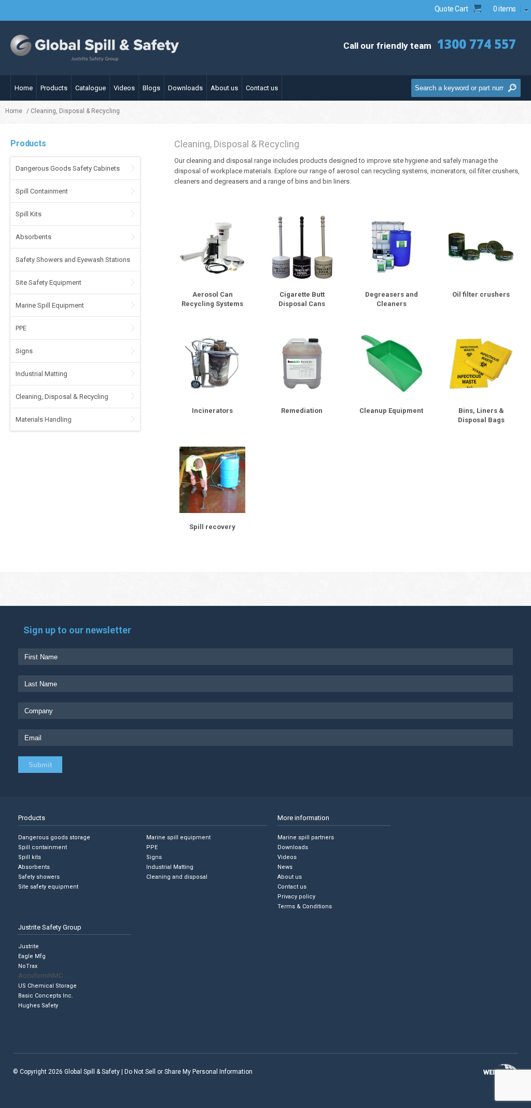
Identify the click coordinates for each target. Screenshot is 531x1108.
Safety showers (39, 877)
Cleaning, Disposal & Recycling (62, 396)
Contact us (262, 88)
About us (224, 88)
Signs (24, 351)
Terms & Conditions (304, 906)
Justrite (28, 946)
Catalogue (90, 88)
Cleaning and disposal (176, 877)
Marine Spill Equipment (50, 305)
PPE (21, 328)
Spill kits (29, 857)
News (284, 867)
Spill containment (42, 847)
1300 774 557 (476, 43)
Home (24, 88)
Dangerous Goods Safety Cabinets (68, 168)
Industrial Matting (41, 374)
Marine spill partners (305, 837)
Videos (124, 88)
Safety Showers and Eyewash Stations (73, 260)
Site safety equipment (48, 886)
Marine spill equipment (178, 837)
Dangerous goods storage (54, 837)
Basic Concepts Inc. (45, 995)
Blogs (151, 88)
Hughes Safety (38, 1005)
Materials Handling (44, 419)
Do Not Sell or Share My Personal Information (188, 1071)
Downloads (185, 88)
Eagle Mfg (32, 956)
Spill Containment (42, 191)
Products (53, 88)
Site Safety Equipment (48, 282)
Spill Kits (28, 214)
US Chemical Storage (47, 985)
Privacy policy (296, 896)
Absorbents (33, 237)
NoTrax (27, 966)
